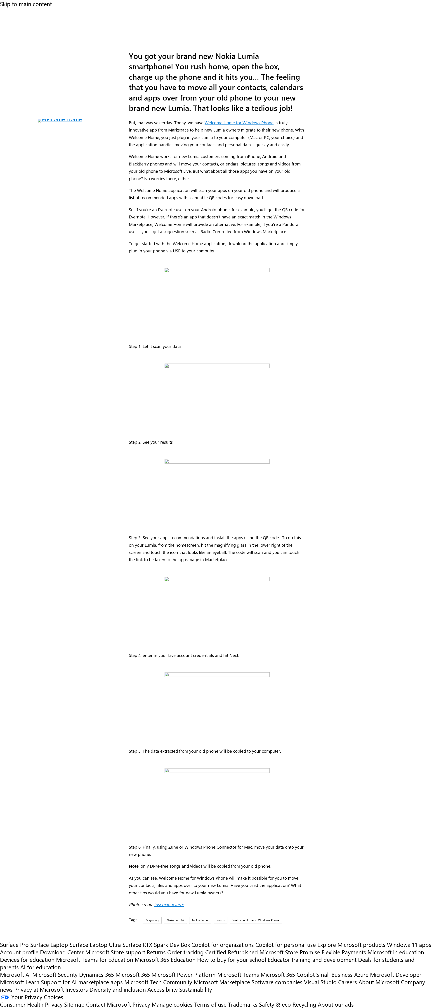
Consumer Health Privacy (31, 1004)
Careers (347, 982)
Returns (156, 952)
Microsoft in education (396, 952)
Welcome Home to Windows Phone (256, 920)
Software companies (277, 982)
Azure (361, 974)
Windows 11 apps (409, 944)
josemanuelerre (169, 904)
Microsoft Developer (395, 974)
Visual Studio (320, 982)
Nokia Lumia (200, 920)
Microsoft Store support (115, 952)
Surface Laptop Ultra (95, 944)
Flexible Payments (344, 952)
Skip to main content (26, 3)
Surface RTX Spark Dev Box (156, 944)
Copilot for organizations (222, 944)
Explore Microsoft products (351, 944)
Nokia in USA (175, 920)
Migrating (152, 920)
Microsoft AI (15, 974)
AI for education (40, 967)
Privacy (142, 1004)
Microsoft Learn (19, 982)
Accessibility (162, 989)
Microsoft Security (55, 974)
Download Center (62, 952)
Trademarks (242, 1004)
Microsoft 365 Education (165, 959)
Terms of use (210, 1004)
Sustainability (195, 989)
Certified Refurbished (231, 952)
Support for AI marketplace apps (82, 982)
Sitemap (74, 1004)
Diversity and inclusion (118, 989)
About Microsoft (379, 982)
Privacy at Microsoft (39, 989)
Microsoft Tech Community (158, 982)
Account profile (19, 952)
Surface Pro (14, 944)
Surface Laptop (49, 944)
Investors (76, 989)
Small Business (334, 974)
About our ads (336, 1004)
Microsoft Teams (238, 974)
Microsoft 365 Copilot (288, 974)
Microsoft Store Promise (289, 952)
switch (220, 920)
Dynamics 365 (96, 974)
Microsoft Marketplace (222, 982)
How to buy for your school (231, 959)
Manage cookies (172, 1004)
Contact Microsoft (108, 1004)
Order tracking (185, 952)
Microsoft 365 (133, 974)
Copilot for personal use (285, 944)
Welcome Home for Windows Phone (239, 122)
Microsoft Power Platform (183, 974)
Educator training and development (312, 959)
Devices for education (27, 959)
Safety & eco (275, 1004)
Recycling (304, 1004)
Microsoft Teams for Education (94, 959)
